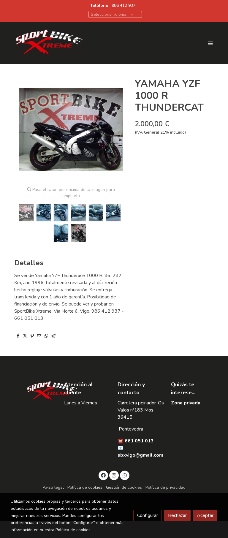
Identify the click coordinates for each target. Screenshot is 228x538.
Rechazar (177, 515)
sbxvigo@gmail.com (140, 455)
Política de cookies (84, 487)
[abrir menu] (210, 43)
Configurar (147, 515)
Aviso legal (53, 487)
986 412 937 (123, 5)
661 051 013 (139, 441)
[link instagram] (114, 475)
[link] (48, 43)
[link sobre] (34, 391)
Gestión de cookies (124, 487)
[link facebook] (103, 475)
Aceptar (205, 515)
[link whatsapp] (124, 475)
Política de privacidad (165, 487)
